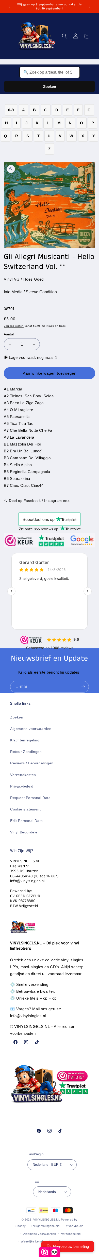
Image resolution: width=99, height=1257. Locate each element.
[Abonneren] (83, 687)
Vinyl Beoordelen (25, 832)
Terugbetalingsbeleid (45, 1225)
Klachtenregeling (25, 740)
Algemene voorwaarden (31, 729)
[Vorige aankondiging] (9, 6)
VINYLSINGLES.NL (46, 1219)
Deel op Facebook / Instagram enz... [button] (41, 501)
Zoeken (49, 86)
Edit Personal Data (26, 821)
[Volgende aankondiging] (89, 6)
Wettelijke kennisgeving (37, 1241)
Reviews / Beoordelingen (32, 763)
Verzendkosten (14, 325)
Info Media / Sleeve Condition (30, 292)
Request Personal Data (30, 798)
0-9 (11, 110)
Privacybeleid (22, 786)
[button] (10, 36)
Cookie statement (25, 809)
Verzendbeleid (71, 1233)
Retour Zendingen (26, 752)
